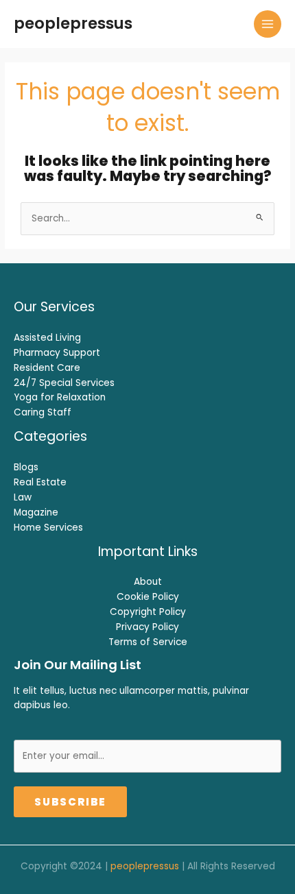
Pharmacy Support (57, 352)
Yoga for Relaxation (60, 397)
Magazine (36, 512)
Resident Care (47, 367)
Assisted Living (47, 337)
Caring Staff (42, 412)
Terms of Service (147, 642)
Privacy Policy (147, 626)
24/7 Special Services (64, 382)
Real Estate (40, 482)
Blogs (26, 467)
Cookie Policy (148, 596)
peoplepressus (73, 23)
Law (23, 497)
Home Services (48, 527)
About (148, 581)
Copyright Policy (148, 611)
